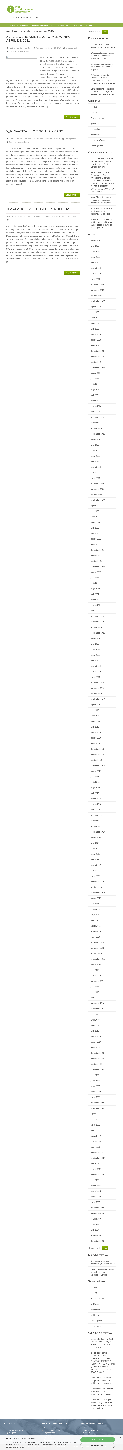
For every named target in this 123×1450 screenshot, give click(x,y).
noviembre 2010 (97, 1003)
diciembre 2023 (97, 417)
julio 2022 (95, 511)
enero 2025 (95, 345)
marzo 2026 (96, 268)
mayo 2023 (95, 456)
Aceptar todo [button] (98, 1439)
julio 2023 (95, 445)
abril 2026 (95, 262)
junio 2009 (95, 1081)
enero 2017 (95, 876)
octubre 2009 (96, 1064)
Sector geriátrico (98, 140)
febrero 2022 (96, 539)
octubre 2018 (96, 760)
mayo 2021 (95, 589)
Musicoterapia (97, 208)
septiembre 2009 (98, 1070)
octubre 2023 (96, 428)
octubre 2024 (96, 362)
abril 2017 (95, 860)
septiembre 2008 (98, 1108)
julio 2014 (95, 987)
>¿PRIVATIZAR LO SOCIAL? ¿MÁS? (34, 131)
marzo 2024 (96, 401)
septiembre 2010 (98, 1009)
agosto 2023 (96, 439)
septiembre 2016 (98, 893)
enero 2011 (95, 998)
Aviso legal (86, 1433)
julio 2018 (95, 777)
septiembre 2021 (98, 567)
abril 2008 (95, 1130)
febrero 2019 (96, 738)
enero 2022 (95, 544)
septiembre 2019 (98, 699)
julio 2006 (95, 1180)
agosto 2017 (96, 837)
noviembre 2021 (97, 555)
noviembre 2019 (97, 688)
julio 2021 (95, 578)
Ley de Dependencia (12, 1433)
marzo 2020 (96, 666)
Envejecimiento (97, 118)
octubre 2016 (96, 887)
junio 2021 (95, 583)
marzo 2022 (96, 533)
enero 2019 (95, 743)
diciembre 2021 (97, 550)
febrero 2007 (96, 1169)
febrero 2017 (96, 871)
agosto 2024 (96, 373)
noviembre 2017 (97, 821)
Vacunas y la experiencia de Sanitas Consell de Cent (101, 164)
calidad (94, 107)
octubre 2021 (96, 561)
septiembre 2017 (98, 832)
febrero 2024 (96, 406)
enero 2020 (95, 677)
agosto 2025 (96, 307)
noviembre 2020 (97, 622)
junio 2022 (95, 517)
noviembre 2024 (97, 356)
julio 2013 (95, 992)
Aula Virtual (78, 25)
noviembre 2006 (97, 1175)
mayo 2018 (95, 788)
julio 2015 (95, 970)
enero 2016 (95, 937)
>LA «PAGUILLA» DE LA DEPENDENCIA (37, 209)
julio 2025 (95, 312)
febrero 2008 (96, 1141)
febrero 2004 (96, 1235)
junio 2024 (95, 384)
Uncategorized (71, 48)
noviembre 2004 (97, 1213)
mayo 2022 (95, 522)
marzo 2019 (96, 732)
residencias (95, 135)
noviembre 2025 (97, 290)
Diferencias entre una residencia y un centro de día (103, 46)
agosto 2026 (96, 240)
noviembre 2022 (97, 489)
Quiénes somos (88, 1428)
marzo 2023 (96, 467)
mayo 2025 (95, 323)
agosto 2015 (96, 965)
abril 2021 (95, 594)
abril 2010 (95, 1031)
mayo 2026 (95, 257)
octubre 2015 (96, 953)
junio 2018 (95, 782)
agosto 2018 (96, 771)
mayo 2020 (95, 655)
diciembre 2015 (97, 942)
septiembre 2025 (98, 301)
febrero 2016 (96, 931)
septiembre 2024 (98, 368)
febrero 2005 (96, 1197)
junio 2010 (95, 1020)
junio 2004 (95, 1224)
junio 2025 (95, 318)
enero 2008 (95, 1147)
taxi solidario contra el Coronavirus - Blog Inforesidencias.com (100, 175)
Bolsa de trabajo (64, 25)
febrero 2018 (96, 804)
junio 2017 (95, 848)
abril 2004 (95, 1230)
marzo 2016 (96, 926)
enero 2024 (95, 412)
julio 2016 (95, 904)
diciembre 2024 (97, 351)
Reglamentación (49, 1433)
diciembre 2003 (97, 1241)
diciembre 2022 (97, 484)
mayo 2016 (95, 915)
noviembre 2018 (97, 754)
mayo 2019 (95, 721)
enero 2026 (95, 279)
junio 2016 (95, 909)
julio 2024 (95, 379)
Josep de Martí (25, 48)
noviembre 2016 (97, 882)
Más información (60, 1445)
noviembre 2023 (97, 423)
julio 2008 (95, 1119)
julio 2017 (95, 843)
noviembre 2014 (97, 981)
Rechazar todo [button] (97, 1445)
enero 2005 (95, 1202)
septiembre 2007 (98, 1158)
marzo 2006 (96, 1186)
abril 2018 (95, 793)
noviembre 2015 (97, 948)
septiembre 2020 (98, 633)
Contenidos (90, 25)
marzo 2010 (96, 1036)
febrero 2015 (96, 976)
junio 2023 (95, 450)
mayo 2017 (95, 854)
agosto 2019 (96, 705)
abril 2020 (95, 661)
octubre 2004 (96, 1219)
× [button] (120, 1437)
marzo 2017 (96, 865)
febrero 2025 (96, 340)
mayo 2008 (95, 1125)
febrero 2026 (96, 274)
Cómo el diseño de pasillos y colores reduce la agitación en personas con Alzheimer (103, 91)
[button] (41, 1447)
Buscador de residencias (18, 25)
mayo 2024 (95, 390)
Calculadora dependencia (14, 1430)
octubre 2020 (96, 627)
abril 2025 (95, 329)
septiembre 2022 (98, 500)
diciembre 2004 (97, 1208)
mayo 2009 (95, 1086)
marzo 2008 (96, 1136)
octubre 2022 (96, 495)
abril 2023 (95, 462)
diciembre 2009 (97, 1053)
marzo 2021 (96, 600)
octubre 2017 (96, 826)
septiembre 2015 (98, 959)
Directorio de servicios (13, 1428)
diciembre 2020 (97, 616)
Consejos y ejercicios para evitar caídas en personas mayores (102, 67)
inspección (95, 129)
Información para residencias (43, 25)
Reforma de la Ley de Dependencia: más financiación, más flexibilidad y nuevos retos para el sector (103, 79)
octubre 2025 (96, 296)
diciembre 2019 (97, 683)
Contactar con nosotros (90, 1430)
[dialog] (61, 1442)
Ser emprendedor (50, 1428)
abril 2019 (95, 727)
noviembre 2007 (97, 1152)
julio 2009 (95, 1075)
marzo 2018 (96, 799)
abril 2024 (95, 395)
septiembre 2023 (98, 434)
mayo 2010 (95, 1025)
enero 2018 (95, 810)
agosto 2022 (96, 506)
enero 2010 (95, 1047)
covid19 (94, 113)
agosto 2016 (96, 898)
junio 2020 (95, 649)
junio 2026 (95, 251)
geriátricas (95, 124)
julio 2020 (95, 644)
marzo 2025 (96, 334)
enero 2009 (95, 1097)
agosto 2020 (96, 638)
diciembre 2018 (97, 749)
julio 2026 (95, 246)
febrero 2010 (96, 1042)
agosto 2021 (96, 572)
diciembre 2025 (97, 285)
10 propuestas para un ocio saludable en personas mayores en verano (102, 55)
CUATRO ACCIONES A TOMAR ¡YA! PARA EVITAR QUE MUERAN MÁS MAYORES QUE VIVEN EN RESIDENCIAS (103, 186)
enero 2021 (95, 611)
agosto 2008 (96, 1114)
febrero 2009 (96, 1092)
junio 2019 (95, 716)
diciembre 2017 (97, 815)
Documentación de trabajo (52, 1430)
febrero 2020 (96, 672)
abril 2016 (95, 920)
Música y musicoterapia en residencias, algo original (102, 211)
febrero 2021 (96, 605)
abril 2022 (95, 528)
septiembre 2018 (98, 766)
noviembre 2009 (97, 1059)
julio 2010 (95, 1014)
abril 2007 (95, 1164)
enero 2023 (95, 478)
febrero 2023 (96, 473)
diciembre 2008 (97, 1103)
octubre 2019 (96, 694)
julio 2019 (95, 710)
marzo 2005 (96, 1191)
